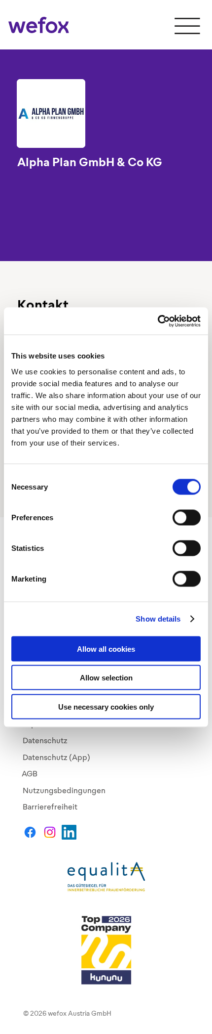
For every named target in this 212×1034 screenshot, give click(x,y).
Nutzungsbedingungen (64, 790)
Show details (158, 619)
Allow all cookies (106, 648)
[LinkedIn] (69, 832)
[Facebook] (30, 832)
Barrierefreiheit (50, 806)
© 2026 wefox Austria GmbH (67, 1013)
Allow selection (106, 678)
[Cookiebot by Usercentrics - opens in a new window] (157, 321)
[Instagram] (49, 832)
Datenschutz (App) (56, 757)
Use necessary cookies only (106, 706)
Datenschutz (45, 740)
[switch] (187, 517)
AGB (29, 773)
